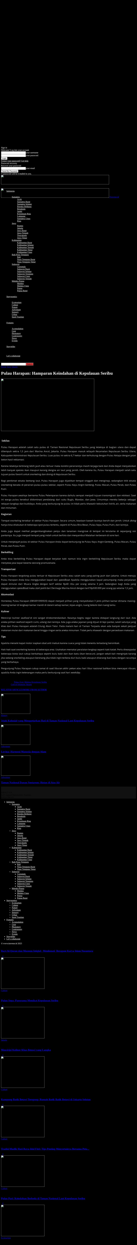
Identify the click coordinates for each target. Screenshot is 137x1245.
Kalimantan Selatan (25, 245)
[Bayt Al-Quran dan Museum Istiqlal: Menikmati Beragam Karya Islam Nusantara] (22, 988)
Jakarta (20, 228)
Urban (14, 314)
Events (15, 341)
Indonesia (10, 191)
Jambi (19, 211)
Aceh (19, 199)
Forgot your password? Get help (14, 161)
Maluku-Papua (18, 281)
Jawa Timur (22, 238)
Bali (19, 257)
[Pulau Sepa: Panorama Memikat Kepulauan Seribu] (22, 1037)
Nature (15, 307)
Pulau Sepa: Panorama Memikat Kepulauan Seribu (29, 1000)
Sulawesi (15, 264)
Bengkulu (21, 209)
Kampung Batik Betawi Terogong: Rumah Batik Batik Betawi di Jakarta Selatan (46, 1099)
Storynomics (11, 296)
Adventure (16, 310)
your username (32, 152)
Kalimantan (17, 240)
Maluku (20, 283)
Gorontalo (21, 267)
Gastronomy (17, 336)
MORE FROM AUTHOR (35, 690)
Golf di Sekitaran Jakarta (21, 684)
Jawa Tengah (22, 233)
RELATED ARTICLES (12, 690)
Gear (14, 331)
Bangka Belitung (24, 206)
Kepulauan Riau (24, 214)
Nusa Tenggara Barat (26, 259)
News (14, 338)
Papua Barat (22, 291)
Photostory (16, 333)
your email (30, 168)
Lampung (21, 216)
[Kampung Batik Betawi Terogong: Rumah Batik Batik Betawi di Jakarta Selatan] (22, 1136)
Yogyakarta (22, 235)
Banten (20, 226)
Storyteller (10, 346)
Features (10, 323)
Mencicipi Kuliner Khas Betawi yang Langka (26, 1050)
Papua (19, 288)
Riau (19, 221)
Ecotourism (16, 302)
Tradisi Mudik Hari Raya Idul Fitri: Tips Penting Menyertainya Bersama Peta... (45, 1148)
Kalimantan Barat (24, 242)
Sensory (15, 312)
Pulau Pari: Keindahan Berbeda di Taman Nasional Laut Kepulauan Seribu (43, 1198)
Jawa (14, 223)
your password (32, 155)
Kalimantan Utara (24, 252)
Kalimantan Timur (25, 250)
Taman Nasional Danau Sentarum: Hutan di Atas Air (30, 782)
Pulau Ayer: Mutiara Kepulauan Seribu (30, 682)
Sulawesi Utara (23, 276)
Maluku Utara (23, 286)
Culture (15, 305)
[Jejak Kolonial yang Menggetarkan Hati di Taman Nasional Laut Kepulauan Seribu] (15, 713)
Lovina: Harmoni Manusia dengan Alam (23, 751)
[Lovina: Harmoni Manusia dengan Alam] (15, 744)
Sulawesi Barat (23, 269)
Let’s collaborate (13, 356)
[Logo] (55, 183)
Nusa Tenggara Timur (26, 262)
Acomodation (17, 329)
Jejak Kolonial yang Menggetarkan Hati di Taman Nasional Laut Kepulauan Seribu (47, 720)
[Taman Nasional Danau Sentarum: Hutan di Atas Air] (15, 775)
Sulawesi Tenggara (25, 274)
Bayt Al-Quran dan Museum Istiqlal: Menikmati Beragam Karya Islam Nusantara (47, 951)
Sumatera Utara (23, 218)
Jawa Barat (21, 230)
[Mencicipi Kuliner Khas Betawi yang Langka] (22, 1087)
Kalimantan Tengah (25, 247)
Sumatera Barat (23, 202)
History (4, 715)
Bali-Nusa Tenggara (20, 255)
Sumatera (16, 197)
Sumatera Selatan (24, 204)
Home (3, 367)
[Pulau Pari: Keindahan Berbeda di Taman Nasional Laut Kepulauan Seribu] (22, 1235)
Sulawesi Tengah (24, 279)
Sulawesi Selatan (24, 271)
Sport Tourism (18, 317)
